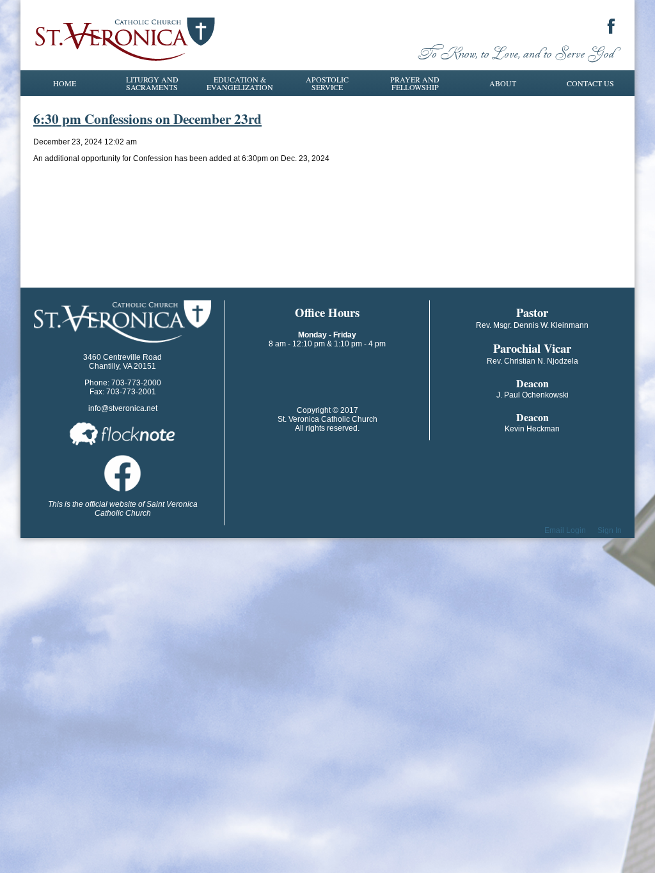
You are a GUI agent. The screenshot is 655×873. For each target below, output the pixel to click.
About (502, 83)
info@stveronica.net (122, 408)
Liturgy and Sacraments (152, 83)
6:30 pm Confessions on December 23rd (147, 118)
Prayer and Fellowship (414, 83)
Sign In (609, 530)
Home (64, 83)
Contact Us (590, 83)
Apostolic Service (327, 83)
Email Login (565, 530)
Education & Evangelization (240, 83)
